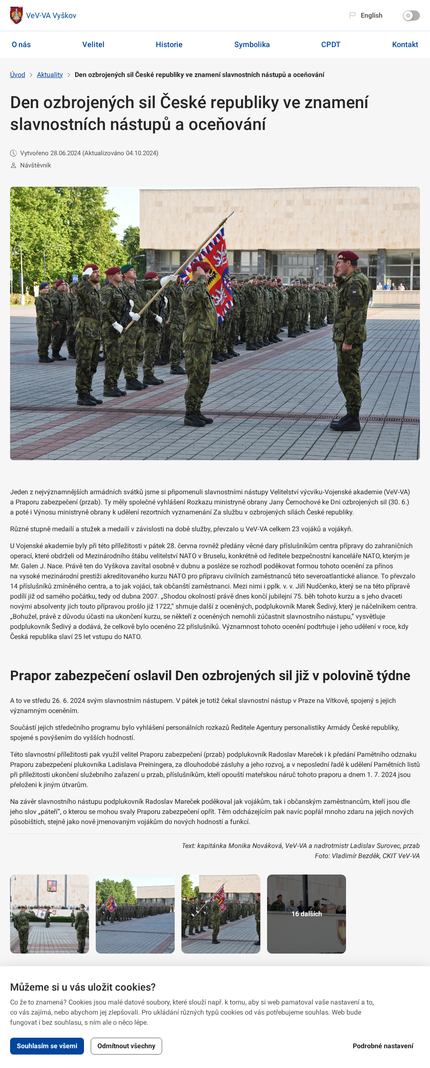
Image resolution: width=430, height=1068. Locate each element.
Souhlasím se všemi (47, 1046)
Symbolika (252, 44)
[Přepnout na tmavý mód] (411, 16)
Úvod (17, 75)
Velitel (93, 44)
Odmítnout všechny (126, 1046)
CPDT (331, 44)
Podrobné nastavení (383, 1046)
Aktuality (50, 75)
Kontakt (405, 44)
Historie (169, 44)
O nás (21, 44)
